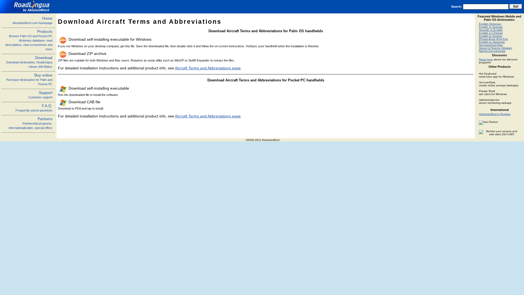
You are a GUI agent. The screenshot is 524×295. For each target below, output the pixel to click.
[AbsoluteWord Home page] (27, 11)
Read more (486, 59)
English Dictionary (490, 23)
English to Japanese (492, 41)
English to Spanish (491, 26)
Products (28, 40)
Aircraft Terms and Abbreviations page (208, 68)
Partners (30, 123)
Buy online (29, 79)
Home (32, 20)
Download (29, 61)
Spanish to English (491, 29)
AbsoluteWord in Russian (495, 114)
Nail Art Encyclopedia (492, 50)
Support (40, 94)
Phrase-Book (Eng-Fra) (493, 38)
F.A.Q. (34, 108)
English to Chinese (491, 32)
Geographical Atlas (491, 44)
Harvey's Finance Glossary (495, 47)
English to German (490, 35)
